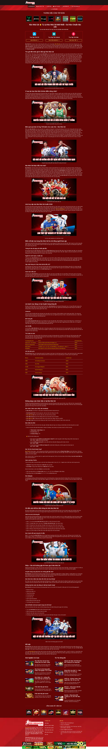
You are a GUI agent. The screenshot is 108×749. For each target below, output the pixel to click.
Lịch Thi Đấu (57, 6)
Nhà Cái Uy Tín (41, 6)
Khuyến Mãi (54, 9)
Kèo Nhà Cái (31, 6)
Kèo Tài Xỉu (27, 451)
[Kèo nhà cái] (30, 2)
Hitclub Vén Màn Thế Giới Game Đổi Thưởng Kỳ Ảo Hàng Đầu (72, 661)
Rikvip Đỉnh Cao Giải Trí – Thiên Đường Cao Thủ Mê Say (72, 671)
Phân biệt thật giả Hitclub (41, 687)
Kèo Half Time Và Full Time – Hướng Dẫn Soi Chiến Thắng (42, 661)
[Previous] (28, 19)
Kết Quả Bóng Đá (76, 6)
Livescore (49, 6)
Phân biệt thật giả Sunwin (41, 693)
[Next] (80, 19)
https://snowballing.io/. (60, 209)
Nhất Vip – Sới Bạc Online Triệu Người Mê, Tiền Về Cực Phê (72, 679)
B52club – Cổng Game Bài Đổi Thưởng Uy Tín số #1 (72, 687)
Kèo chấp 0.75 (29, 418)
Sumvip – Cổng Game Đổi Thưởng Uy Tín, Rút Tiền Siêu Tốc (72, 696)
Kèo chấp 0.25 (29, 414)
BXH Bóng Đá (66, 6)
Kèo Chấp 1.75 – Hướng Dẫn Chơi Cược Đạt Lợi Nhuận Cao (43, 678)
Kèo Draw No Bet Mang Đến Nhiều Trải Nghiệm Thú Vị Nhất (43, 669)
